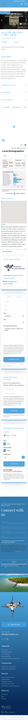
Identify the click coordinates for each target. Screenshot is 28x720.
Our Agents (11, 286)
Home (2, 249)
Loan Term (6, 432)
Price (4, 441)
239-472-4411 (9, 278)
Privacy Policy (18, 353)
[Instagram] (2, 639)
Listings (7, 249)
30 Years (7, 435)
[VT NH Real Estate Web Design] (14, 708)
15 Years (14, 435)
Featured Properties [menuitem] (6, 652)
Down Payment (7, 447)
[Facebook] (4, 639)
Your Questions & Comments (10, 326)
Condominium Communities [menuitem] (8, 667)
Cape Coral (19, 249)
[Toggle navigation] (26, 4)
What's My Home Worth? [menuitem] (7, 684)
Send (14, 562)
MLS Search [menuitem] (4, 650)
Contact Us (5, 286)
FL (11, 249)
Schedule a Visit (19, 297)
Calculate (14, 464)
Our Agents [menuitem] (4, 694)
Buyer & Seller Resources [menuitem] (7, 677)
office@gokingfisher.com (10, 634)
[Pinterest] (7, 639)
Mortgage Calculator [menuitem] (6, 681)
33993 (25, 249)
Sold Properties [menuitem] (5, 654)
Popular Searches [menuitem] (5, 656)
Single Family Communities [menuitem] (8, 669)
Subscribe (14, 410)
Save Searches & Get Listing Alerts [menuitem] (10, 658)
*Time (4, 319)
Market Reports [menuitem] (5, 679)
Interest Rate (7, 454)
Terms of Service (9, 365)
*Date (4, 313)
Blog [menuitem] (2, 696)
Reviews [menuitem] (3, 698)
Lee (14, 249)
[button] (2, 20)
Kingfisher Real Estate (19, 1)
